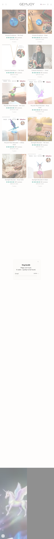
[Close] (38, 262)
